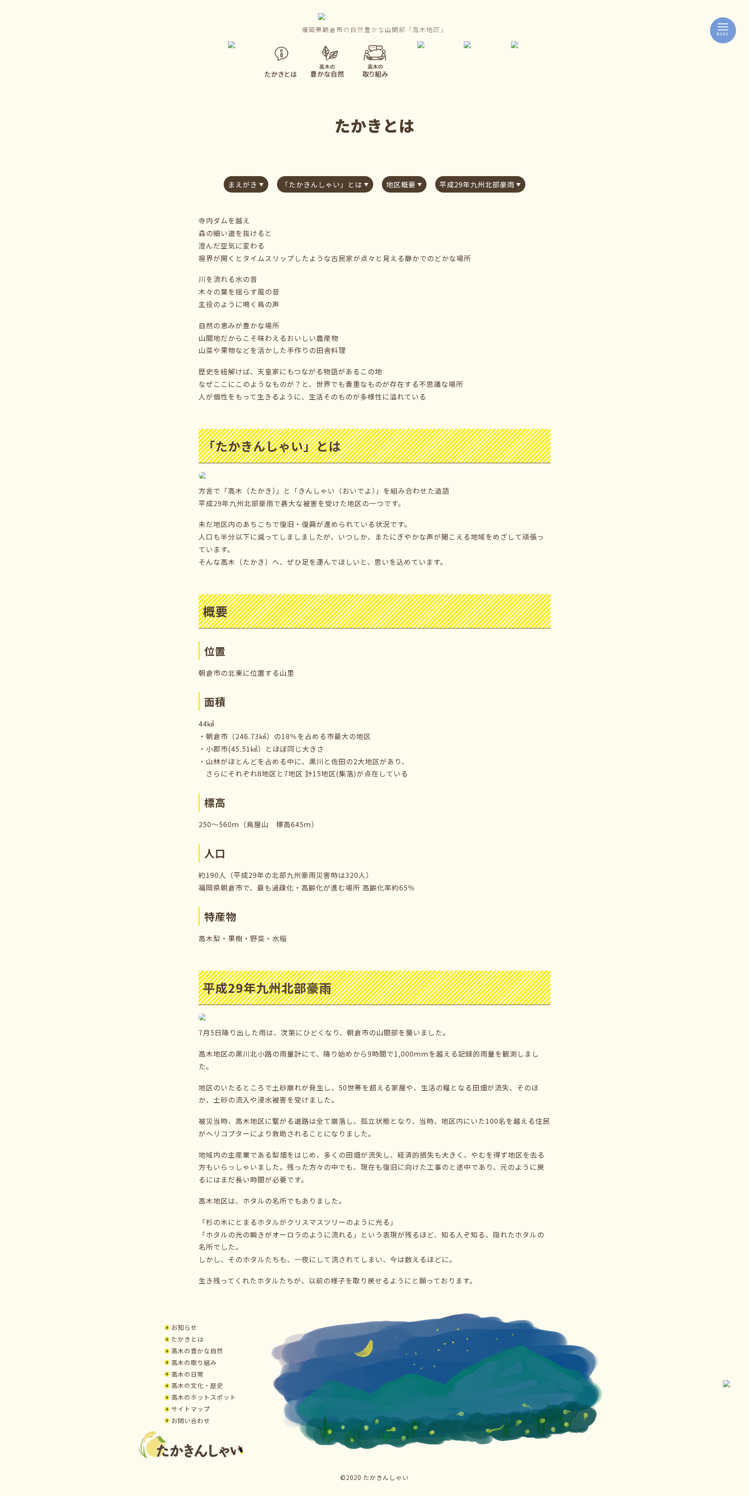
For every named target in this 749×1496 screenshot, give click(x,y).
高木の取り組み (194, 1362)
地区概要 (401, 184)
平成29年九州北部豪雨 (477, 184)
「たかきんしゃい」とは (321, 184)
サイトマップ (190, 1408)
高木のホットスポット (203, 1397)
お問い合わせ (190, 1420)
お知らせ (184, 1327)
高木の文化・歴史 (197, 1385)
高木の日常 (187, 1374)
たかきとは (187, 1339)
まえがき (242, 184)
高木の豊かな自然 (197, 1350)
